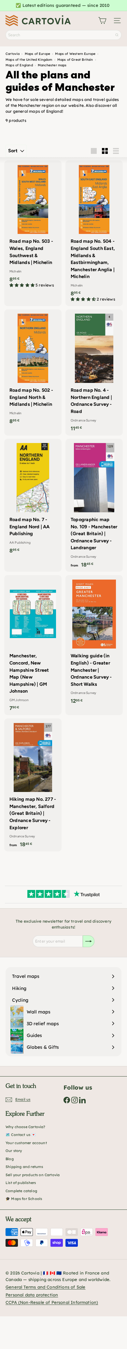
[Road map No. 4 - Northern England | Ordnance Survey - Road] (94, 372)
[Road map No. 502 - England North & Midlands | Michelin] (33, 368)
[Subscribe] (88, 941)
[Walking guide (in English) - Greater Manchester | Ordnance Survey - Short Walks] (94, 641)
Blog (10, 1159)
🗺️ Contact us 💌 (21, 1134)
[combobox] (63, 35)
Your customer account (26, 1143)
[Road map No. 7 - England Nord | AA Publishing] (33, 498)
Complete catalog (21, 1191)
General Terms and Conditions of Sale (45, 1287)
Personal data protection (32, 1294)
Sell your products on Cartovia (33, 1175)
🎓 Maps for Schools (24, 1198)
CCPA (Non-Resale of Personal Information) (52, 1302)
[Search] (116, 35)
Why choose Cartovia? (26, 1127)
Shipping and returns (24, 1166)
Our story (14, 1150)
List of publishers (21, 1182)
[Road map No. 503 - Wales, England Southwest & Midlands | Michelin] (33, 226)
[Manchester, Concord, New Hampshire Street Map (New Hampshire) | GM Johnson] (33, 645)
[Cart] (102, 20)
